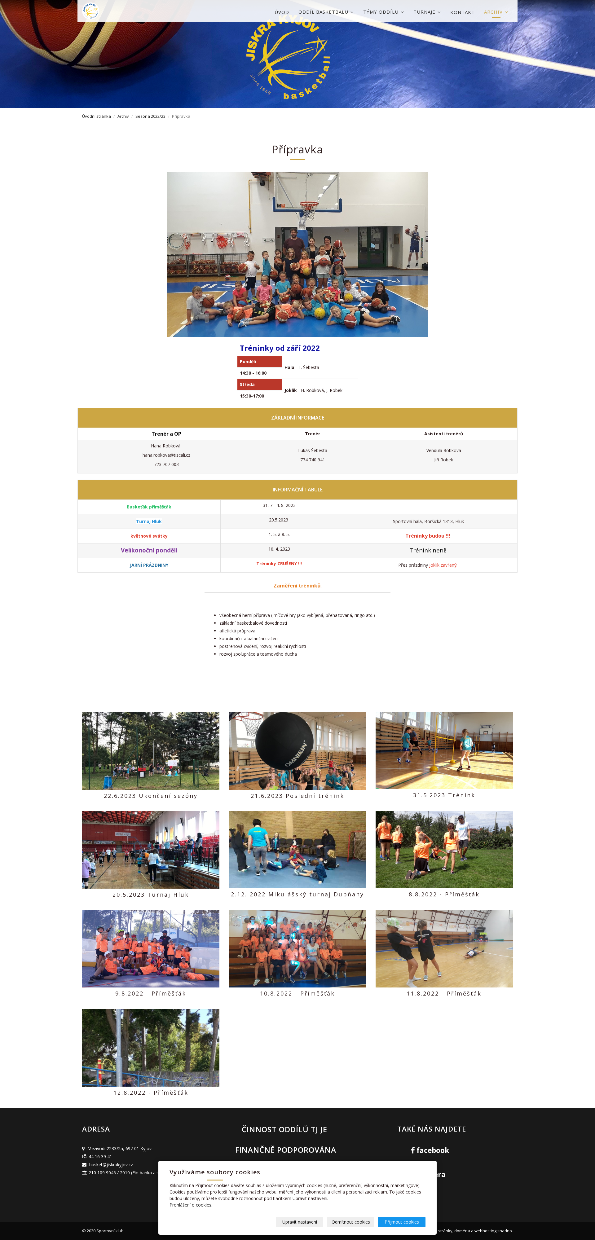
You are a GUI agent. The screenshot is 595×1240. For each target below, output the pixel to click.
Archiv (494, 12)
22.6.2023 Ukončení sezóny (151, 795)
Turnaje (425, 12)
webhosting (485, 1230)
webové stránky (437, 1230)
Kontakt (462, 12)
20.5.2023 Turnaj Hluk (150, 894)
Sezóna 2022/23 (150, 116)
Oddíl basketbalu (324, 12)
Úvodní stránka (96, 116)
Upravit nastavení (299, 1222)
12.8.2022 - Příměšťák (150, 1092)
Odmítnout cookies (351, 1222)
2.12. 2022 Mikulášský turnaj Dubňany (297, 894)
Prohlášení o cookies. (191, 1205)
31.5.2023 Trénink (444, 795)
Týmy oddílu (381, 12)
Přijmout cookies (402, 1222)
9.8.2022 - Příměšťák (150, 993)
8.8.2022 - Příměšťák (444, 894)
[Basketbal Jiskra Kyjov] (113, 11)
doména (462, 1230)
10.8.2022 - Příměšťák (297, 993)
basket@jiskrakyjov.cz (111, 1164)
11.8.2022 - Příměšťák (444, 993)
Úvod (282, 12)
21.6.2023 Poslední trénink (297, 795)
